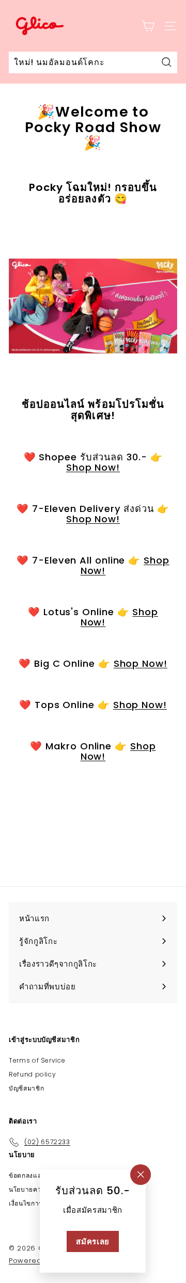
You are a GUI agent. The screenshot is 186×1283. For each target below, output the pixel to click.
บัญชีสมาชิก (26, 1088)
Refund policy (32, 1074)
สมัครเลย (93, 1241)
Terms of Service (37, 1060)
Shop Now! (93, 467)
